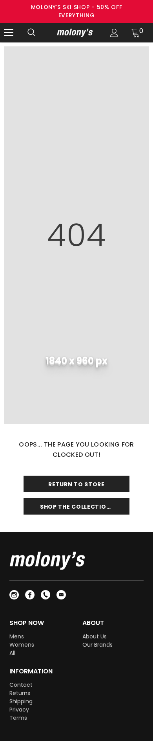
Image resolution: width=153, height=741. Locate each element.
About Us (94, 636)
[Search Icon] (31, 33)
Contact (21, 685)
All (12, 653)
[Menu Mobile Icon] (8, 32)
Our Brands (97, 645)
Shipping (21, 701)
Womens (21, 645)
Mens (16, 636)
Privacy (19, 709)
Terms (18, 718)
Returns (19, 693)
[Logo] (75, 32)
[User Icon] (114, 33)
